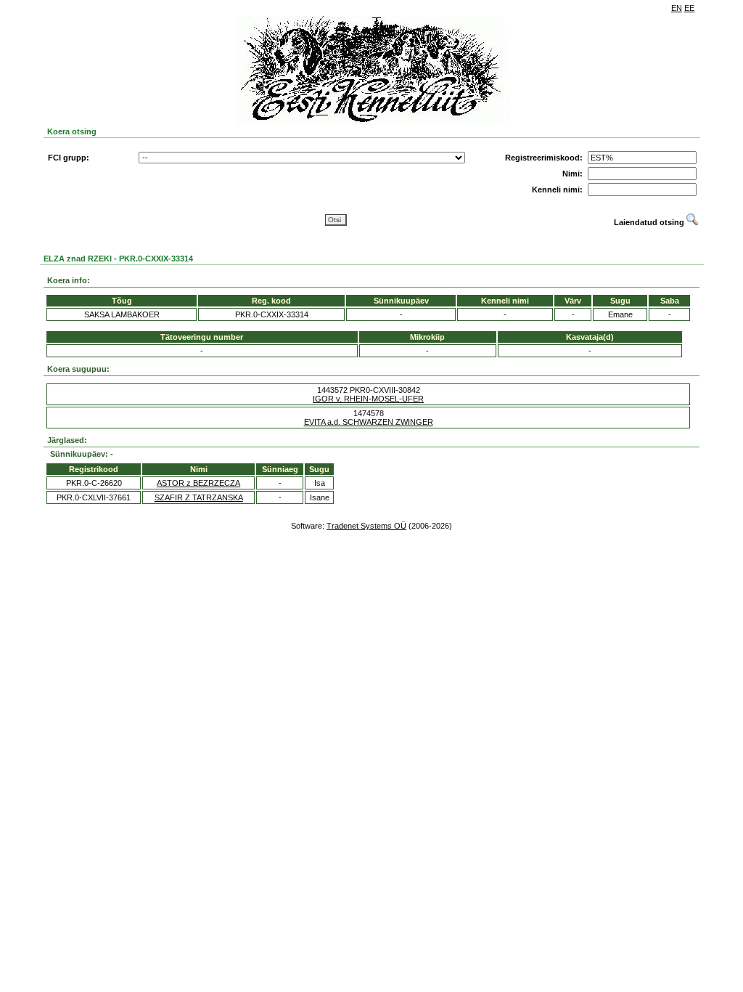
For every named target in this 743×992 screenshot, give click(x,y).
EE (689, 8)
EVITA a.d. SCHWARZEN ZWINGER (368, 422)
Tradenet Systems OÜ (366, 525)
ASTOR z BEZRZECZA (198, 483)
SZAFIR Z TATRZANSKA (199, 497)
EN (676, 8)
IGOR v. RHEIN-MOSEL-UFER (368, 398)
